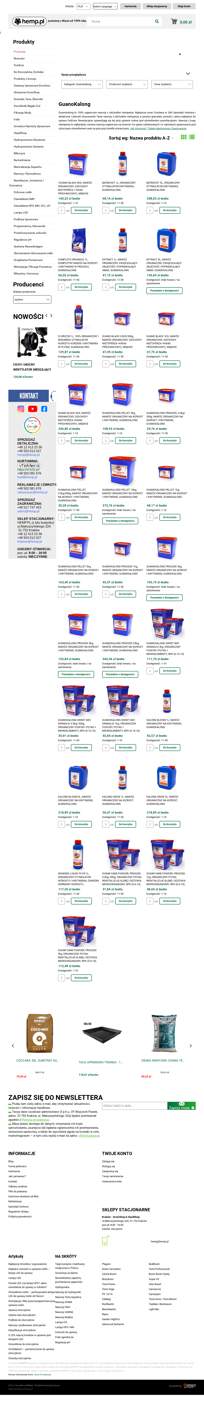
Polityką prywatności (35, 1120)
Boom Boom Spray (159, 1273)
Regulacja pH (62, 1342)
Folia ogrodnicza (64, 1337)
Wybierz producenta (24, 291)
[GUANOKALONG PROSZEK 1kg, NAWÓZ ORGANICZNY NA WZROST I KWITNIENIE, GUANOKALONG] (122, 548)
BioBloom (154, 1263)
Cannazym (155, 1294)
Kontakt (12, 1181)
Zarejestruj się (110, 1171)
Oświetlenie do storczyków (23, 1344)
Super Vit (154, 1279)
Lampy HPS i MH (64, 1327)
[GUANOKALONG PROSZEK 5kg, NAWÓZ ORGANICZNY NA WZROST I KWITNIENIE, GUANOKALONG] (78, 624)
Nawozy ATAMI (63, 1302)
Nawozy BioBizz (64, 1317)
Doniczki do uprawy (66, 1332)
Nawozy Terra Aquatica (68, 1297)
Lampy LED (14, 1277)
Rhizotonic (108, 1279)
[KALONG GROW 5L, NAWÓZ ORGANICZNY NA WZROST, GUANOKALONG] (166, 778)
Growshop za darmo (66, 1272)
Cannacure (155, 1289)
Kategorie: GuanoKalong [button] (77, 84)
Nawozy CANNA (64, 1312)
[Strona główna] (28, 20)
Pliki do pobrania (17, 1191)
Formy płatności (17, 1166)
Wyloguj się (108, 1166)
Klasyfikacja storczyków (22, 1330)
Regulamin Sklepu (18, 1211)
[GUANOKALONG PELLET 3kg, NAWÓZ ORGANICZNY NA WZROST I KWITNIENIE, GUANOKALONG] (122, 394)
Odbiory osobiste (17, 1186)
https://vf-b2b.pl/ (28, 469)
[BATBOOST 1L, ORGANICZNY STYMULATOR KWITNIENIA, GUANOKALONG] (122, 164)
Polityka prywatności (20, 1216)
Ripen (105, 1314)
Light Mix (154, 1309)
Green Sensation (111, 1268)
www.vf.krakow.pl (42, 1374)
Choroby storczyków (19, 1358)
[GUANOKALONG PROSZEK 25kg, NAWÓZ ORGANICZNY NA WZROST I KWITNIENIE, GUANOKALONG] (122, 624)
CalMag (106, 1299)
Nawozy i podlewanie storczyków (27, 1325)
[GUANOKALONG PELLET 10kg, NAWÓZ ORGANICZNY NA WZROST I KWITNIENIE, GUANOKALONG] (122, 471)
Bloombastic (109, 1309)
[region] (127, 46)
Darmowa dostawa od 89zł (23, 1196)
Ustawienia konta (112, 1181)
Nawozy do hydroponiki (68, 1292)
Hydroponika (62, 1287)
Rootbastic (108, 1304)
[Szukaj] (157, 21)
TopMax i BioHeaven (160, 1304)
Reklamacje (15, 1201)
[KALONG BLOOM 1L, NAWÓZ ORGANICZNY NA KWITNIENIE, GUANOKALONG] (166, 701)
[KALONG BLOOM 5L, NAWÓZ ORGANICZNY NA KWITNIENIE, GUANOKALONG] (78, 778)
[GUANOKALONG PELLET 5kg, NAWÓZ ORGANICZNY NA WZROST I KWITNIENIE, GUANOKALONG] (78, 548)
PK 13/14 (107, 1294)
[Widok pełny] (192, 137)
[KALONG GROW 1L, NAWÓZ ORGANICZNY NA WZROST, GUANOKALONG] (122, 778)
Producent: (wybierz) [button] (120, 84)
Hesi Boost (155, 1284)
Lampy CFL (61, 1322)
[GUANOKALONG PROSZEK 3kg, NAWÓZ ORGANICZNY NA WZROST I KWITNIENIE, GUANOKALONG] (166, 548)
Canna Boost (109, 1273)
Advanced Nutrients (113, 1324)
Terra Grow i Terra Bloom (163, 1299)
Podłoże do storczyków (21, 1320)
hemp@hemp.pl (160, 1241)
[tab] (164, 54)
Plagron (106, 1263)
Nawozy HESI (62, 1307)
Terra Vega (108, 1289)
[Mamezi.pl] (190, 1385)
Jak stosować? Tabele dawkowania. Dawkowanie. (158, 128)
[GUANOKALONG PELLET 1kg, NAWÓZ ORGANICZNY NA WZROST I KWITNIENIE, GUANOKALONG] (166, 471)
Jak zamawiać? (17, 1176)
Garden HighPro (111, 1319)
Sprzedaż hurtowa (18, 1206)
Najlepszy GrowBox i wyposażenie (27, 1263)
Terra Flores (108, 1284)
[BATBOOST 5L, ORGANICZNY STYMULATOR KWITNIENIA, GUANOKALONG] (166, 164)
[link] (127, 46)
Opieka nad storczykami (21, 1315)
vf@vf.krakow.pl (89, 1136)
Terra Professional (159, 1268)
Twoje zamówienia (112, 1176)
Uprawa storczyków (19, 1310)
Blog (10, 1161)
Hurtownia (14, 1171)
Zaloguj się (108, 1161)
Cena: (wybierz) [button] (163, 84)
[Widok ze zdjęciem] (183, 137)
